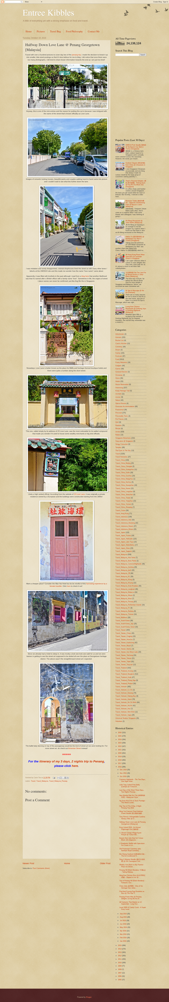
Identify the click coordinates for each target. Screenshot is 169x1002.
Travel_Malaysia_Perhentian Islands (128, 605)
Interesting (119, 388)
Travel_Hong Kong (122, 513)
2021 (120, 750)
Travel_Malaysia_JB (122, 573)
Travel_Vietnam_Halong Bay (125, 696)
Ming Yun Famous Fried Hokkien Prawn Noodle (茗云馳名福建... (131, 812)
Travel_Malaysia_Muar (123, 598)
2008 (120, 969)
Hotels (117, 381)
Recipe (117, 428)
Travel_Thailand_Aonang (124, 671)
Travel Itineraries (121, 457)
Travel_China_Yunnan (123, 504)
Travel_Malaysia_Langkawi (125, 589)
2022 (120, 746)
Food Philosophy (74, 31)
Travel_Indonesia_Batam (124, 526)
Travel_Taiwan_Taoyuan (124, 665)
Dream (117, 350)
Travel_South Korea (122, 620)
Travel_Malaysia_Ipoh (123, 570)
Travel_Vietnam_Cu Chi (123, 690)
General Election (121, 372)
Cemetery (118, 347)
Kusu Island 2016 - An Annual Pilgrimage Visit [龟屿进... (130, 828)
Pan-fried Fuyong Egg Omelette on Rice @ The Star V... (131, 892)
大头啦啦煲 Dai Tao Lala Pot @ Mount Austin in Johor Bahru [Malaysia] (136, 274)
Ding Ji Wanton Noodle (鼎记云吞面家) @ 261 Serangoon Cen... (132, 860)
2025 (120, 736)
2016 (120, 767)
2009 (120, 966)
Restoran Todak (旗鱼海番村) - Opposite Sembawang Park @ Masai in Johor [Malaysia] (135, 203)
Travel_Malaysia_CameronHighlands (128, 564)
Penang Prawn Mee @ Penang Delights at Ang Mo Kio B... (130, 898)
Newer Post (28, 863)
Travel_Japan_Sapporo (123, 551)
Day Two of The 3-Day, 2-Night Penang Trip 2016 (130, 807)
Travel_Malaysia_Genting (124, 567)
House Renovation (122, 384)
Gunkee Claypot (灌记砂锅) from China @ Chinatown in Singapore (135, 165)
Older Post (105, 863)
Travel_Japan (120, 532)
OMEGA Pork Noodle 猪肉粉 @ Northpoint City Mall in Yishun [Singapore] (136, 147)
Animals (118, 337)
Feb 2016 (123, 938)
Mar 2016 (123, 934)
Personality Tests (121, 416)
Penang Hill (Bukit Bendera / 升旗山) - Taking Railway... (132, 871)
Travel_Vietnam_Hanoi (123, 699)
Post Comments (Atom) (41, 868)
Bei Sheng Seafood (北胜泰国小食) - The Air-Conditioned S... (132, 855)
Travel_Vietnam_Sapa (123, 715)
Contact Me (94, 31)
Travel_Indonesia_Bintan (124, 529)
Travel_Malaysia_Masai (123, 595)
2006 (120, 976)
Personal (118, 413)
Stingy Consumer (121, 444)
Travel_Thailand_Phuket (124, 683)
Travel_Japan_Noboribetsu (124, 545)
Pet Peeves (119, 419)
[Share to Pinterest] (68, 778)
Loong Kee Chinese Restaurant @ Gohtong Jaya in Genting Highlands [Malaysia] (136, 309)
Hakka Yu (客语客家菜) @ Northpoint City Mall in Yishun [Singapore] (135, 238)
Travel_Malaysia (42, 781)
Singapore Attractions (123, 438)
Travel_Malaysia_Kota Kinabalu (126, 586)
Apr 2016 (123, 931)
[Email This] (58, 778)
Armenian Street (74, 748)
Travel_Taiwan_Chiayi (123, 633)
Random (118, 425)
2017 (120, 763)
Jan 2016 (123, 941)
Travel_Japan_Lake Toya (124, 542)
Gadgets (118, 366)
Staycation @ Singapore (124, 441)
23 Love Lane (79, 494)
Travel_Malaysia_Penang (58, 781)
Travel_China (120, 460)
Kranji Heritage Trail (122, 391)
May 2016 (123, 927)
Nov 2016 (123, 773)
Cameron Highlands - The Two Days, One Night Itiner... (132, 780)
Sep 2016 (123, 914)
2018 (120, 760)
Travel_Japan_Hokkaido (124, 539)
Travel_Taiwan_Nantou (123, 649)
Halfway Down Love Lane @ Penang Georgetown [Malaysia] (132, 823)
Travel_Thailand (121, 668)
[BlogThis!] (61, 778)
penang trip (76, 55)
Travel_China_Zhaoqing (123, 507)
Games (118, 369)
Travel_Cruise (120, 510)
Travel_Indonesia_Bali (123, 520)
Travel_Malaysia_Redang (124, 611)
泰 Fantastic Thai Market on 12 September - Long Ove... (130, 903)
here (69, 586)
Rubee (117, 435)
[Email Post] (54, 778)
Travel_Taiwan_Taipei (123, 661)
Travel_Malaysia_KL (122, 576)
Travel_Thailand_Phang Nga (125, 680)
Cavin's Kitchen (121, 343)
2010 (120, 963)
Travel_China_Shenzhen (124, 494)
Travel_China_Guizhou (123, 476)
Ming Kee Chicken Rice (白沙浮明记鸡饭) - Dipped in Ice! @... (132, 876)
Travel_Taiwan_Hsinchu (123, 639)
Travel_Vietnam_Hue (122, 709)
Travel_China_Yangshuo (124, 501)
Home (29, 31)
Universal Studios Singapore (125, 718)
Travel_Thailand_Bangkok (124, 674)
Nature (117, 400)
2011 (120, 959)
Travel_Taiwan (120, 630)
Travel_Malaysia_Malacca (124, 592)
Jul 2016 (123, 920)
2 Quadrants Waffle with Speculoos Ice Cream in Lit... (132, 844)
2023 (120, 743)
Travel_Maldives (121, 617)
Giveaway (118, 375)
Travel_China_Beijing (123, 463)
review (117, 432)
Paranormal (119, 410)
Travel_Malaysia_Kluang (124, 583)
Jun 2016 (123, 924)
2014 (120, 949)
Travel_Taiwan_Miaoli (123, 646)
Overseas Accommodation (124, 406)
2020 (120, 753)
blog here (85, 276)
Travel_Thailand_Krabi (123, 677)
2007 (120, 973)
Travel (33, 781)
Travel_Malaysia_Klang (123, 580)
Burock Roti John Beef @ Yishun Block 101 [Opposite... (131, 839)
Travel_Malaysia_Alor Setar (125, 557)
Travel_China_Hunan (122, 488)
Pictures (41, 31)
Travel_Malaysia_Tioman (124, 614)
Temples (118, 447)
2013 (120, 952)
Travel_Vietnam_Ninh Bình (125, 712)
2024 (120, 739)
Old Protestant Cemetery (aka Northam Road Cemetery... (130, 850)
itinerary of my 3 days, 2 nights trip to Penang (71, 761)
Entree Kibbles (48, 12)
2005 (120, 980)
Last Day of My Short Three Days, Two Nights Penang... (131, 791)
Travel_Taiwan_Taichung (124, 655)
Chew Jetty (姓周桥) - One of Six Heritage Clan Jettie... (131, 887)
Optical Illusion (120, 403)
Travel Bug (55, 31)
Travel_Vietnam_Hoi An (123, 705)
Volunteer (118, 721)
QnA (117, 422)
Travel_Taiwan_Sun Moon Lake (126, 652)
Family (117, 353)
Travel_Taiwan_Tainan (123, 658)
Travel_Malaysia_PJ (122, 608)
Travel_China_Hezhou (123, 482)
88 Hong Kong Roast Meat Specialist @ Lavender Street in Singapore (135, 256)
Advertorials (119, 334)
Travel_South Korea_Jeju (124, 624)
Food (117, 359)
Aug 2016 (123, 917)
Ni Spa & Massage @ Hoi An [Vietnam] (135, 291)
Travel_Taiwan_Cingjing (123, 636)
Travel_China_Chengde (123, 466)
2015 (120, 945)
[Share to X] (63, 778)
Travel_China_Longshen (124, 491)
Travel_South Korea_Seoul (125, 627)
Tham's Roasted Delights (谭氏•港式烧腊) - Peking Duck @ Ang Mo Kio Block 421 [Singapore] (136, 183)
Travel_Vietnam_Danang (124, 693)
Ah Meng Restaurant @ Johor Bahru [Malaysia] (134, 221)
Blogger (88, 997)
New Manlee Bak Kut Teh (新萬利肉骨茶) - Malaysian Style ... (132, 796)
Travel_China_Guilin (122, 472)
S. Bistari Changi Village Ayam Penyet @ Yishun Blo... (130, 834)
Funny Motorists (121, 362)
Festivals (118, 356)
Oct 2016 (123, 776)
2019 (120, 756)
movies (118, 397)
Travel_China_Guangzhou (124, 469)
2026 (120, 732)
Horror (117, 378)
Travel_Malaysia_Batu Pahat (125, 561)
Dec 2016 (123, 770)
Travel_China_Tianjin (122, 498)
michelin (118, 394)
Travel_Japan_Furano (123, 535)
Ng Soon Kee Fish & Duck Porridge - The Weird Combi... (132, 802)
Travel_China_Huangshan (124, 485)
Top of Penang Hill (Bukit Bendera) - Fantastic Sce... (132, 881)
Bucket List (119, 340)
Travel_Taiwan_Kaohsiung (124, 642)
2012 (120, 956)
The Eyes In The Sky (123, 450)
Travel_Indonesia (121, 517)
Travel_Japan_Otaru (122, 548)
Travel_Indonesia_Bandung (125, 523)
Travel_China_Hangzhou (124, 479)
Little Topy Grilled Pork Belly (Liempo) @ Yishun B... (129, 786)
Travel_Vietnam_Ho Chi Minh (125, 702)
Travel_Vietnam (121, 687)
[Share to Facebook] (65, 778)
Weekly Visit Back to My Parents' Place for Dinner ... (131, 865)
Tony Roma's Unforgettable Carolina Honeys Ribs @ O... (132, 817)
